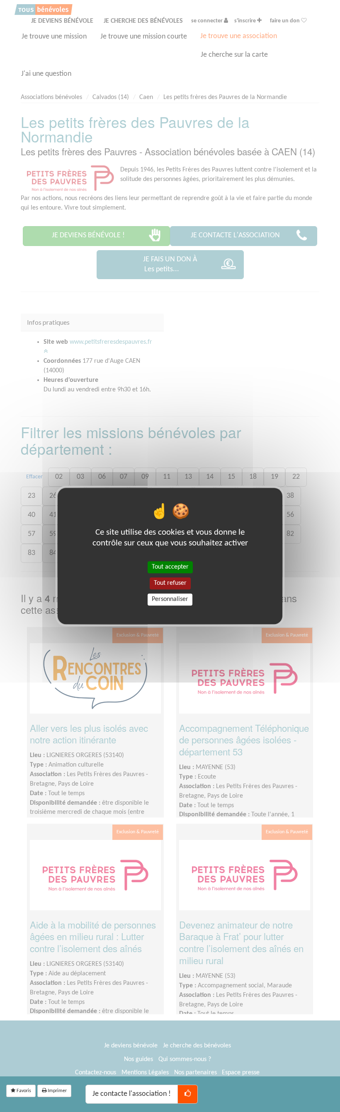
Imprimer (56, 1090)
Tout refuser (170, 583)
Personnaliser (170, 599)
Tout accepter (170, 567)
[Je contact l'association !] (187, 1094)
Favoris (23, 1090)
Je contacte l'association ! (131, 1094)
